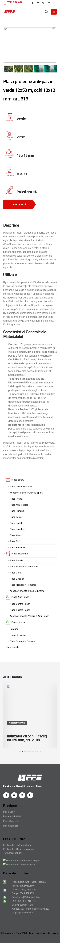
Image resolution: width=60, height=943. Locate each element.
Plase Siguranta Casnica (22, 641)
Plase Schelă (12, 647)
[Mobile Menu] (54, 12)
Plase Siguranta (11, 821)
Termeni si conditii (12, 853)
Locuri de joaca (18, 635)
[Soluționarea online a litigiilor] (19, 864)
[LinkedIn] (49, 2)
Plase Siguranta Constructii (24, 566)
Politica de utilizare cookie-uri (18, 849)
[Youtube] (38, 2)
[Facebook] (32, 2)
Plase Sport (9, 812)
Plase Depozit (17, 578)
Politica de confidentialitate (17, 845)
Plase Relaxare (10, 825)
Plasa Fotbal (16, 498)
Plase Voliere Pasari (20, 610)
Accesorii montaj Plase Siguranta (27, 590)
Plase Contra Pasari (20, 603)
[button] (20, 751)
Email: (15, 897)
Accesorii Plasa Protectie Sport (26, 492)
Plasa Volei (15, 535)
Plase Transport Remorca (23, 584)
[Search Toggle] (46, 12)
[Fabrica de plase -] (9, 11)
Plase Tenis (16, 517)
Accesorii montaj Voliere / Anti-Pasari (29, 616)
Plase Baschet (17, 529)
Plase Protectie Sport (21, 486)
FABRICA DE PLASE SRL (24, 901)
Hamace (14, 629)
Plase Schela (16, 560)
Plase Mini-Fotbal (19, 504)
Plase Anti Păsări (12, 816)
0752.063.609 (26, 885)
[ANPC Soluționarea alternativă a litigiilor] (21, 860)
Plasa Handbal (17, 510)
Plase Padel (16, 523)
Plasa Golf (15, 541)
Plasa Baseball (17, 547)
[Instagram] (43, 2)
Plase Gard (15, 572)
